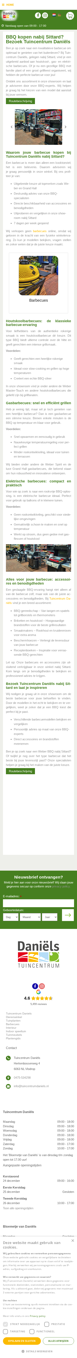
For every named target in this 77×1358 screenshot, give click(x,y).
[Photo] (38, 127)
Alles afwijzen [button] (58, 1341)
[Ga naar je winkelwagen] (70, 16)
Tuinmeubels (14, 1034)
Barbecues (12, 1024)
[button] (38, 1351)
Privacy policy (37, 1316)
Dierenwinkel (14, 1017)
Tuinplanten (13, 1020)
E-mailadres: (12, 897)
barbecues (40, 231)
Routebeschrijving (20, 101)
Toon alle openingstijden (18, 1208)
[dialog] (38, 1297)
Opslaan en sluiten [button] (22, 1341)
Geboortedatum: (13, 910)
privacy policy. (61, 886)
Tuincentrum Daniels (19, 1013)
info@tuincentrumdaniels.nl (31, 1086)
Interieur (11, 1027)
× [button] (72, 1240)
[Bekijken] (70, 16)
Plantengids (13, 1038)
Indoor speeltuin (16, 1031)
